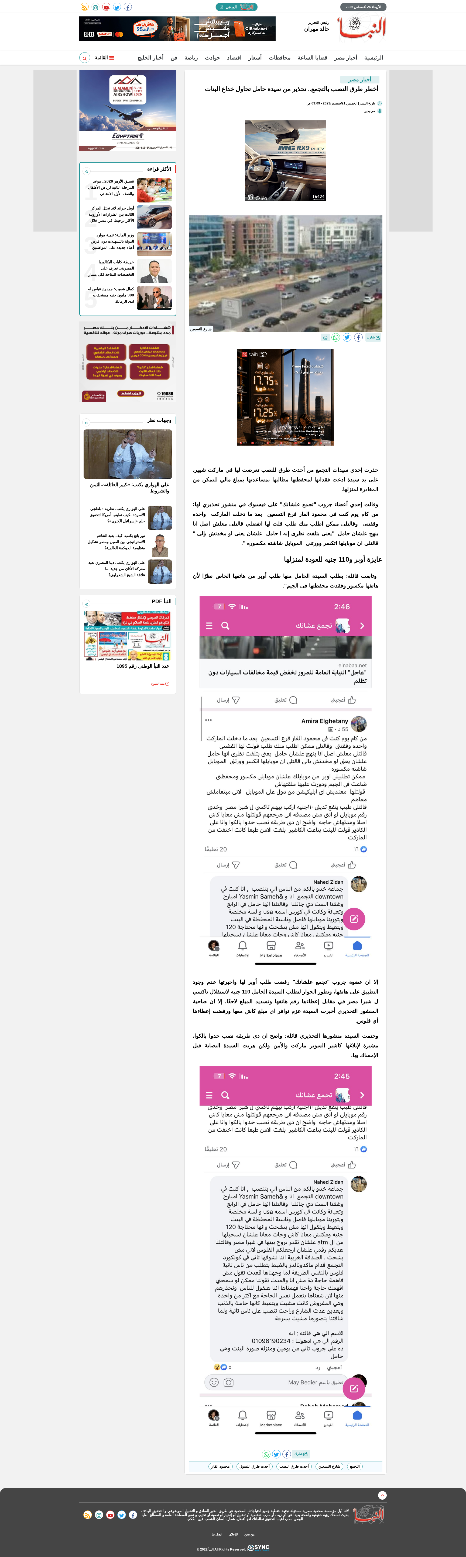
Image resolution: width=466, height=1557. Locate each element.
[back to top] (382, 1495)
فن (174, 58)
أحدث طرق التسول (254, 1466)
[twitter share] (347, 337)
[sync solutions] (258, 1549)
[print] (325, 337)
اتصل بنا (217, 1534)
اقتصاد (234, 58)
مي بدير (370, 111)
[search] (84, 57)
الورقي (231, 7)
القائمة (102, 57)
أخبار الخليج (151, 58)
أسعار (255, 58)
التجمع (355, 1466)
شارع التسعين (329, 1466)
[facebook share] (358, 337)
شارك (371, 337)
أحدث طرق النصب (294, 1466)
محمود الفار (220, 1466)
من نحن (249, 1534)
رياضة (191, 58)
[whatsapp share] (335, 337)
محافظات (280, 58)
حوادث (212, 58)
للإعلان (233, 1534)
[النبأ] (361, 28)
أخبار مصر (345, 58)
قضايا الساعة (312, 58)
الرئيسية (373, 58)
